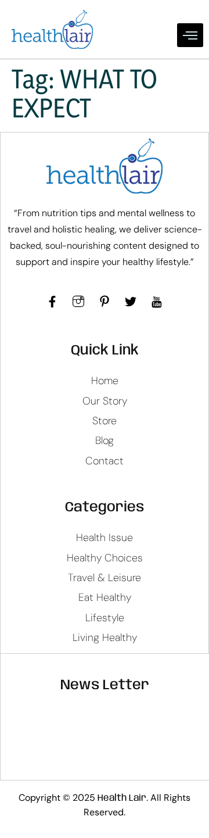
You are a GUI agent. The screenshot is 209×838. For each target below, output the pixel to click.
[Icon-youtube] (156, 301)
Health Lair (122, 798)
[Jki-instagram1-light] (78, 301)
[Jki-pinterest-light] (104, 301)
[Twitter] (130, 301)
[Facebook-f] (52, 301)
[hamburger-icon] (190, 35)
